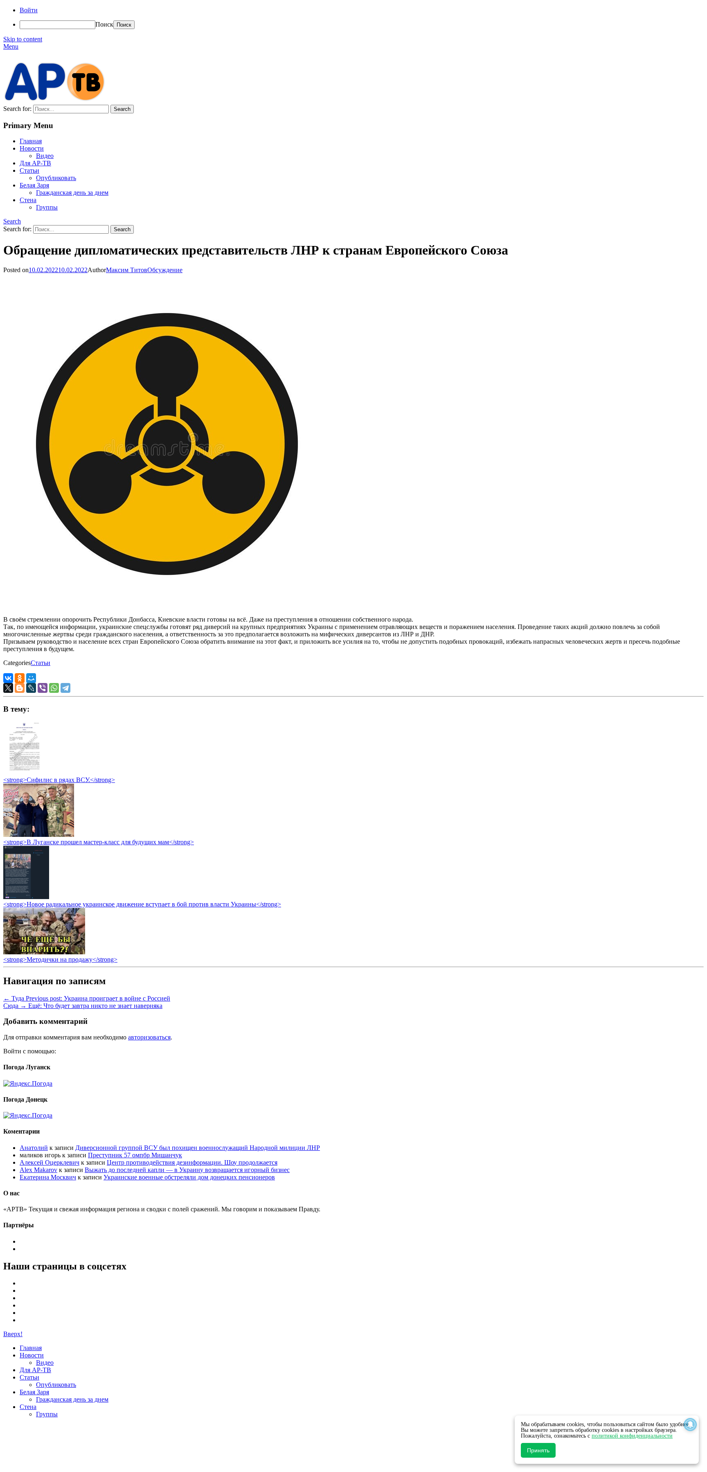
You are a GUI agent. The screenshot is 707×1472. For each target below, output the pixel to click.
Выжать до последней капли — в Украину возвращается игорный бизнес (187, 1169)
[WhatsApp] (54, 688)
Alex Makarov (38, 1169)
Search (12, 221)
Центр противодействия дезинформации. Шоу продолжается (192, 1162)
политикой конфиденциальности (632, 1436)
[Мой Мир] (31, 678)
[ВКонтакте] (8, 678)
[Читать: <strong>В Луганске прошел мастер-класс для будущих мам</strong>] (38, 834)
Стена (28, 199)
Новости (32, 148)
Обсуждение (164, 269)
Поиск (104, 24)
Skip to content (22, 39)
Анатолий (34, 1147)
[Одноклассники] (20, 678)
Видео (45, 155)
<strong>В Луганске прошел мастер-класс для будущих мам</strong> (98, 842)
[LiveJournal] (31, 688)
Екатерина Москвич (48, 1177)
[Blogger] (20, 688)
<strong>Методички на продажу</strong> (60, 959)
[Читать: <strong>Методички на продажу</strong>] (44, 952)
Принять (538, 1450)
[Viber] (42, 688)
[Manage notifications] (690, 1424)
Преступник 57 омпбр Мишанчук (135, 1155)
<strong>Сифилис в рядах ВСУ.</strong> (59, 779)
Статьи (29, 170)
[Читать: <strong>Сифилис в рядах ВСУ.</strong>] (22, 772)
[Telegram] (65, 688)
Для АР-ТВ (35, 163)
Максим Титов (126, 269)
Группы (47, 207)
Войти (29, 10)
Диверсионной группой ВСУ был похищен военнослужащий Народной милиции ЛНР (197, 1147)
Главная (31, 141)
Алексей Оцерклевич (49, 1162)
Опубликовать (56, 177)
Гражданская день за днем (72, 192)
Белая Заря (34, 185)
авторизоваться (149, 1037)
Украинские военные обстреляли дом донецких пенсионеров (189, 1177)
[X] (8, 688)
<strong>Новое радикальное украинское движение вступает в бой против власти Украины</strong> (142, 904)
